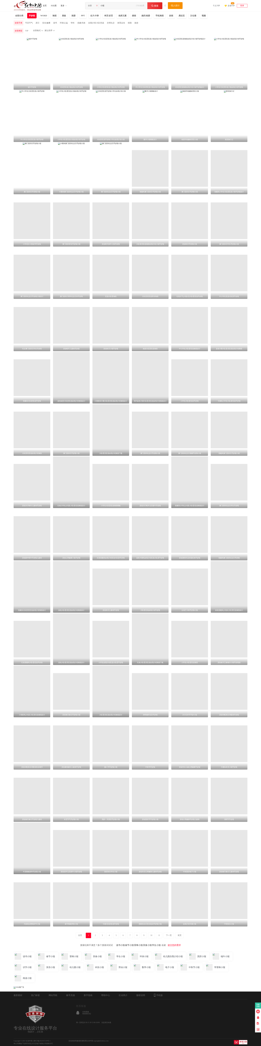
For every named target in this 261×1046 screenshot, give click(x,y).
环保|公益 (64, 23)
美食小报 (147, 945)
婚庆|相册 (146, 16)
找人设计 (175, 5)
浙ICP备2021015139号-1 (41, 1041)
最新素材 (18, 995)
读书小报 (120, 945)
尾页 (179, 935)
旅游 (136, 23)
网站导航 (53, 995)
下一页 (169, 935)
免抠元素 (122, 16)
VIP (26, 31)
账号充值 (70, 995)
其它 (37, 23)
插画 (134, 16)
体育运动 (121, 23)
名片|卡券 (94, 16)
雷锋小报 (138, 945)
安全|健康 (46, 23)
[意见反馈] (258, 1023)
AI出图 (54, 6)
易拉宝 (182, 16)
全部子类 (18, 23)
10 (151, 935)
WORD (43, 16)
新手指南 (88, 995)
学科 (72, 23)
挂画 (171, 16)
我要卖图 (258, 1005)
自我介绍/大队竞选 (96, 23)
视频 (204, 16)
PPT (83, 16)
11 (159, 935)
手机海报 (160, 16)
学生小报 (156, 945)
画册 (74, 16)
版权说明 (140, 995)
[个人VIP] (216, 2)
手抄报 (32, 16)
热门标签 (35, 995)
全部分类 (19, 16)
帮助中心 (105, 995)
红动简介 (123, 995)
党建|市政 (81, 23)
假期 (130, 23)
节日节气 (29, 23)
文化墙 (193, 16)
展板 (64, 16)
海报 (54, 16)
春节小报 (129, 945)
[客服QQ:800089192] (258, 1017)
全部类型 (18, 31)
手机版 (159, 995)
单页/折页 (108, 16)
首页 (45, 6)
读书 (55, 23)
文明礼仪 (110, 23)
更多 (62, 6)
